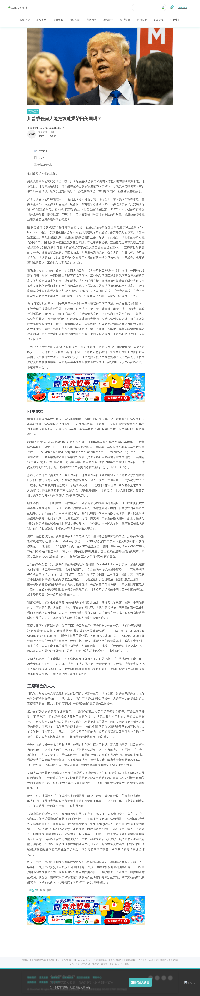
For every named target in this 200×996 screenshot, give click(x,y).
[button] (76, 398)
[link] (86, 387)
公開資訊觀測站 (98, 960)
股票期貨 (25, 19)
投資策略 (58, 19)
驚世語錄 (125, 19)
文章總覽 (159, 19)
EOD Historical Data (81, 960)
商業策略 (92, 19)
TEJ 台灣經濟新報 (63, 960)
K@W (41, 136)
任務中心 (175, 19)
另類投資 (142, 19)
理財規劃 (75, 19)
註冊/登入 (182, 7)
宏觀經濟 (108, 19)
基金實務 (41, 19)
